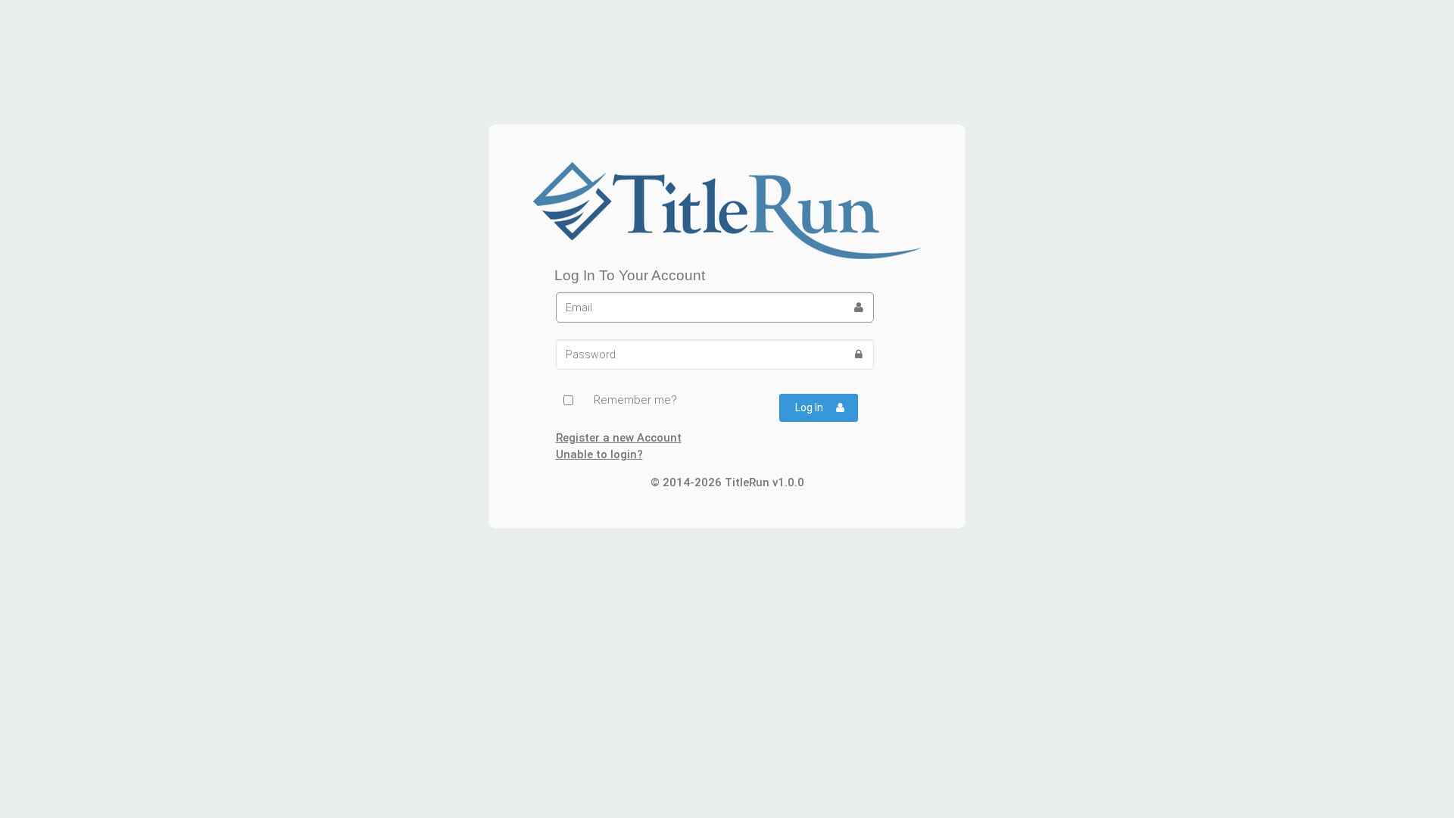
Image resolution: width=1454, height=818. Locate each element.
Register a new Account (619, 438)
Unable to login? (599, 454)
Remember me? (635, 400)
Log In (809, 407)
